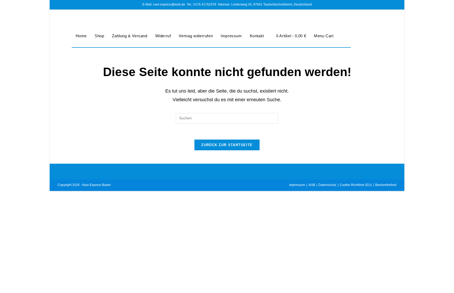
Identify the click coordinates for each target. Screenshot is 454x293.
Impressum (231, 36)
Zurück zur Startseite (226, 145)
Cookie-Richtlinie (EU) (356, 185)
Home (81, 36)
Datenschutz (327, 185)
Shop (99, 36)
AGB (311, 185)
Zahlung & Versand (129, 36)
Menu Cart (323, 36)
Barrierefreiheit (385, 185)
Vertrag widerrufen (196, 36)
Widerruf (163, 36)
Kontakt (257, 36)
